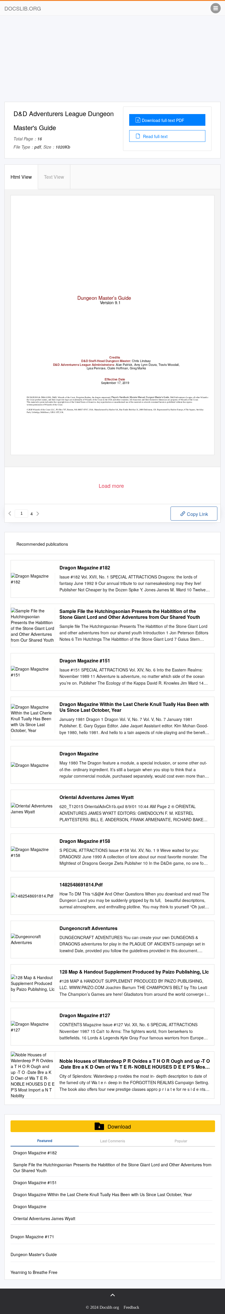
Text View (54, 176)
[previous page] (9, 513)
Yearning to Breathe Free (34, 1272)
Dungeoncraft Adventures (88, 928)
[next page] (37, 513)
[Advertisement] (112, 61)
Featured (44, 1140)
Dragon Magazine (78, 754)
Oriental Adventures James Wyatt (96, 797)
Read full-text (155, 136)
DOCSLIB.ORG (22, 8)
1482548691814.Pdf (81, 885)
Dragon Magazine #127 (84, 1015)
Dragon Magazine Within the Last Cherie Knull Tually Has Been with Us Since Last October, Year (134, 707)
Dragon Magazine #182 (84, 568)
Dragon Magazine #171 (32, 1236)
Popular (181, 1140)
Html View (21, 176)
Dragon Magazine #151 (84, 661)
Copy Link (197, 514)
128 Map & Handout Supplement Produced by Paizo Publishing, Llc (134, 972)
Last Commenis (112, 1140)
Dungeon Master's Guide (34, 1254)
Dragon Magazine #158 (84, 841)
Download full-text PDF (163, 120)
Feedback (131, 1307)
